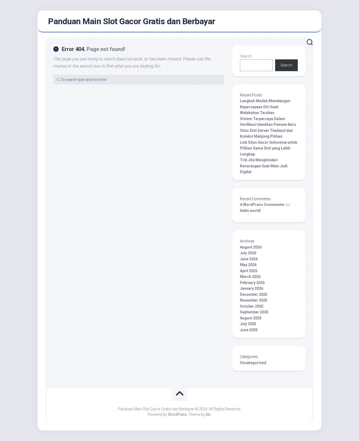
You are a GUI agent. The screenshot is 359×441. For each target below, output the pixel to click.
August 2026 (250, 247)
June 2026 (249, 259)
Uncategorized (253, 363)
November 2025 (253, 300)
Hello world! (250, 211)
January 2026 (251, 288)
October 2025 (251, 306)
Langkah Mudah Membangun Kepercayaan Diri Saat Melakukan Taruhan (265, 107)
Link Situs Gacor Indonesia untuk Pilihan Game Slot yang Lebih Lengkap (268, 148)
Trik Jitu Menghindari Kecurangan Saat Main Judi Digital (264, 166)
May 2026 (248, 265)
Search (246, 56)
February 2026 (252, 283)
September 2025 (254, 312)
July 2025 (248, 324)
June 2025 (249, 330)
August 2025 (250, 318)
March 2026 (250, 276)
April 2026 (248, 271)
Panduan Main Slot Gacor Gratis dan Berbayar (131, 21)
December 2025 (253, 294)
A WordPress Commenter (262, 205)
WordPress (177, 414)
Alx (208, 414)
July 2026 (248, 253)
